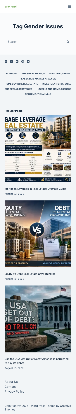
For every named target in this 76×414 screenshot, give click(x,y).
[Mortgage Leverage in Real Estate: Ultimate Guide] (38, 149)
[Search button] (67, 41)
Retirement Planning (38, 94)
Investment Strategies (56, 83)
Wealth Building (59, 73)
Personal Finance (33, 73)
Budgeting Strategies (18, 89)
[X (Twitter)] (11, 61)
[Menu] (69, 6)
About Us (11, 381)
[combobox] (35, 41)
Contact (10, 386)
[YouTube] (28, 61)
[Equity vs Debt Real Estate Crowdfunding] (38, 234)
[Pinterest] (22, 61)
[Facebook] (6, 61)
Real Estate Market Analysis (38, 78)
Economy (12, 73)
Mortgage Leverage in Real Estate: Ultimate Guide (35, 188)
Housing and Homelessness (54, 89)
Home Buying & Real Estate (21, 83)
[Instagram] (17, 61)
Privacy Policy (14, 391)
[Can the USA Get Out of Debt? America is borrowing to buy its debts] (38, 319)
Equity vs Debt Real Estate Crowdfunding (30, 273)
